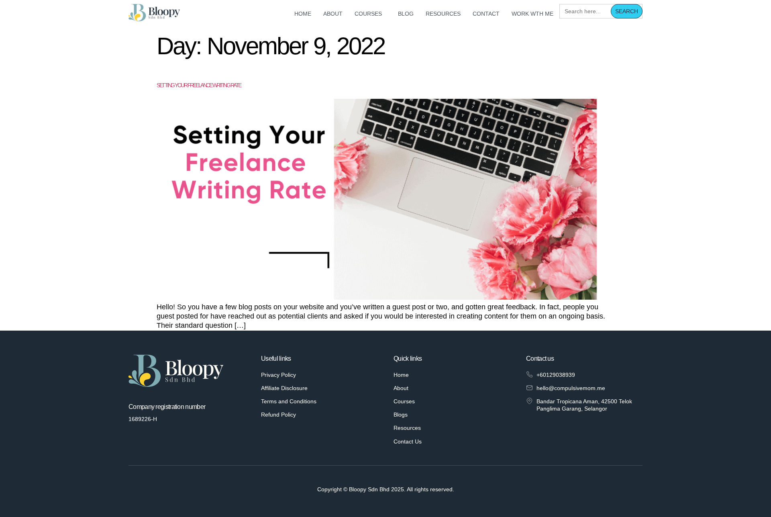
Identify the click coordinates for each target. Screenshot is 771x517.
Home (302, 13)
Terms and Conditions (288, 401)
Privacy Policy (278, 375)
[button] (370, 13)
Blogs (401, 414)
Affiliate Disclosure (284, 388)
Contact (486, 13)
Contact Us (408, 441)
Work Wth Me (532, 13)
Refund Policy (278, 414)
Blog (406, 13)
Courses (368, 13)
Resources (443, 13)
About (333, 13)
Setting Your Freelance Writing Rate (199, 85)
